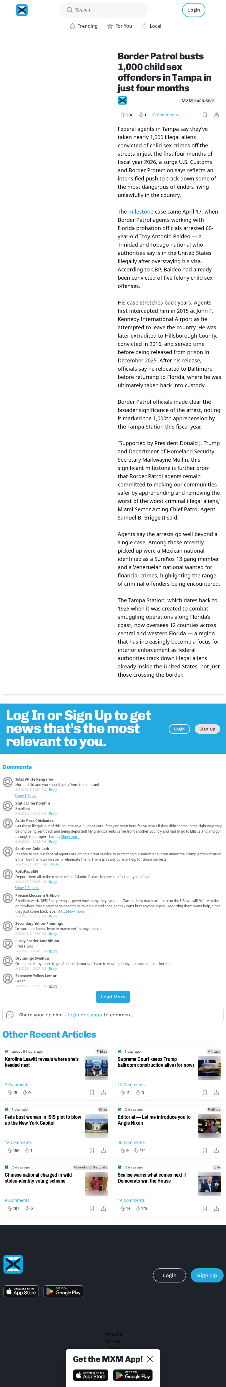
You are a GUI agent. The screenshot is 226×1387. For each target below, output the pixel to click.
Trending (113, 1334)
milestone (140, 211)
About (113, 1348)
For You (113, 1341)
